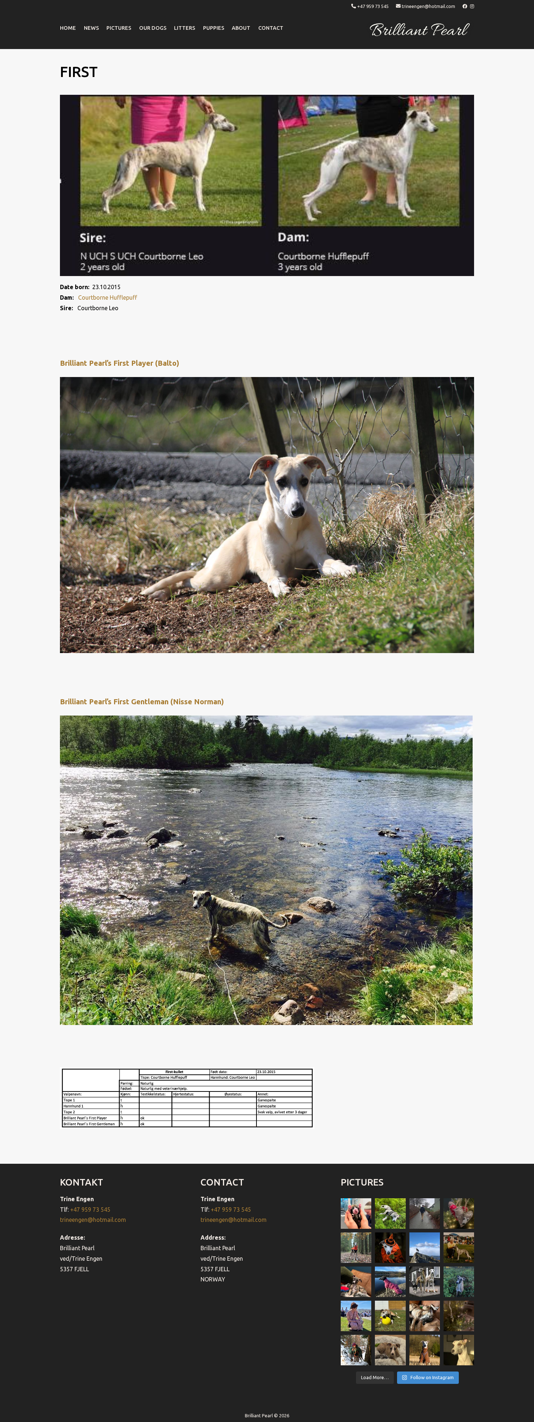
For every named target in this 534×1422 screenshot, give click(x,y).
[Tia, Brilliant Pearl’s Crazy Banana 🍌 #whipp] (424, 1247)
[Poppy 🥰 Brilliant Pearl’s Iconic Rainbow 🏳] (390, 1213)
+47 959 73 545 (373, 6)
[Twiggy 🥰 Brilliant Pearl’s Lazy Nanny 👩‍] (356, 1282)
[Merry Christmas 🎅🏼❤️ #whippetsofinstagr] (459, 1316)
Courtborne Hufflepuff (107, 297)
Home (68, 28)
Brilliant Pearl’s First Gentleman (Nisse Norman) (142, 701)
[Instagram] (472, 6)
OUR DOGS (152, 28)
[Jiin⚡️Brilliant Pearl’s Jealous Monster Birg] (424, 1282)
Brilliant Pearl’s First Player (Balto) (119, 363)
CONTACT (270, 28)
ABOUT (241, 28)
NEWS (91, 28)
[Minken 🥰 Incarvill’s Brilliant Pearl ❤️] (459, 1247)
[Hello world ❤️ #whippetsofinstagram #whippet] (356, 1213)
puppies (213, 28)
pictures (118, 28)
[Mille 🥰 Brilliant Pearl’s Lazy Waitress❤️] (390, 1282)
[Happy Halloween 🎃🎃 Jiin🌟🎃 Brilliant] (390, 1247)
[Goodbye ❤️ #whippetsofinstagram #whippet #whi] (424, 1213)
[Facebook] (465, 6)
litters (184, 28)
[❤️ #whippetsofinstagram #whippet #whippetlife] (459, 1213)
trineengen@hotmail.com (428, 6)
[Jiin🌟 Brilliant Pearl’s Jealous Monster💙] (424, 1350)
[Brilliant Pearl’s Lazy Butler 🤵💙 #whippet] (390, 1350)
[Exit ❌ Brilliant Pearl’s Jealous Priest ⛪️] (356, 1350)
